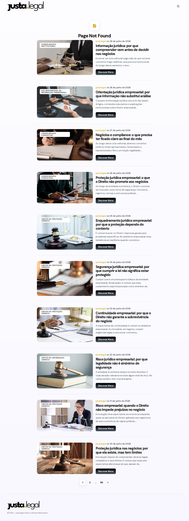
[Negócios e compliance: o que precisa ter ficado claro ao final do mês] (65, 145)
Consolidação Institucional (48, 45)
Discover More (105, 72)
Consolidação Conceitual (48, 134)
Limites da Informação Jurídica (52, 359)
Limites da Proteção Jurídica (51, 220)
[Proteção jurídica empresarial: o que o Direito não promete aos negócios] (65, 187)
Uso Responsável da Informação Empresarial (54, 91)
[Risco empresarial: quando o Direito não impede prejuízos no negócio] (65, 415)
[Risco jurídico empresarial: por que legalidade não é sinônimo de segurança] (65, 370)
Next (108, 482)
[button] (178, 6)
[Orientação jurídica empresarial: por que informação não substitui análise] (65, 102)
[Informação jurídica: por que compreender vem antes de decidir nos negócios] (65, 57)
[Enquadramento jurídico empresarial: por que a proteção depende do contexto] (65, 232)
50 (101, 482)
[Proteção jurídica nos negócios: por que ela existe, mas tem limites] (65, 458)
